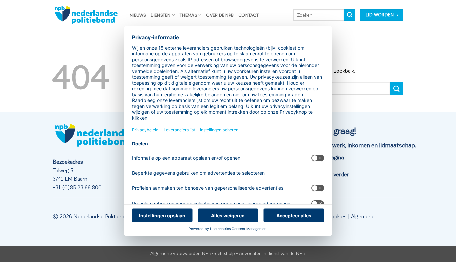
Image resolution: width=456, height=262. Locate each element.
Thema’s (188, 14)
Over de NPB (220, 14)
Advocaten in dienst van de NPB (272, 253)
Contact (248, 14)
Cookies (337, 216)
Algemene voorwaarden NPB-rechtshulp (192, 253)
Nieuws (138, 14)
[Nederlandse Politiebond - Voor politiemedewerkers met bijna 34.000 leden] (86, 15)
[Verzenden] (349, 15)
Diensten (161, 14)
